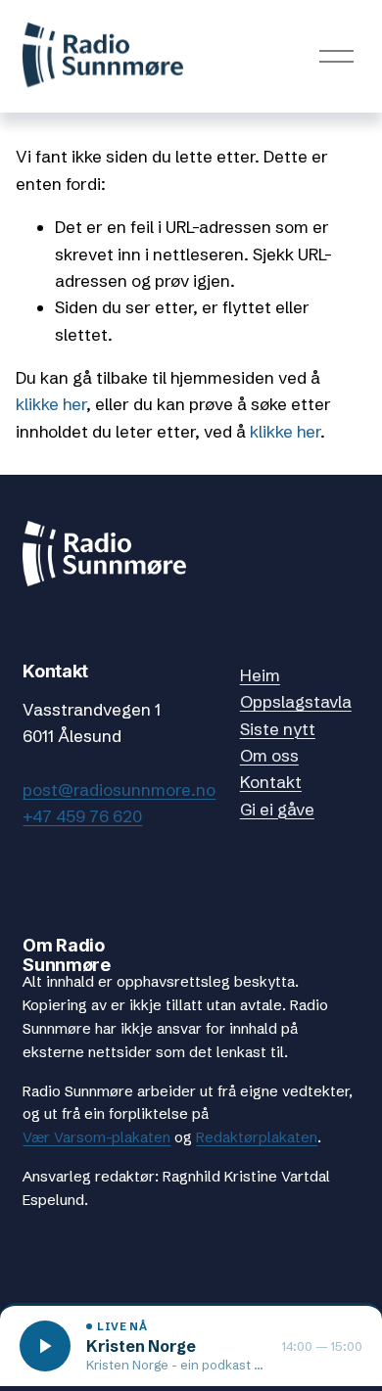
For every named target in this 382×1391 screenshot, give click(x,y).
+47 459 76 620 (82, 816)
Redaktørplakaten (256, 1137)
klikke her (51, 404)
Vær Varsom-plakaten (96, 1137)
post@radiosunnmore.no (119, 789)
